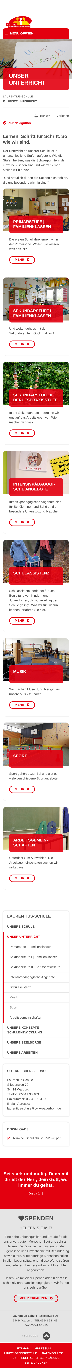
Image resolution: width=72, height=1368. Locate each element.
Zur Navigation (19, 123)
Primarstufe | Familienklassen (31, 947)
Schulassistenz (20, 987)
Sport (13, 1007)
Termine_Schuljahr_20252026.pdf (36, 1138)
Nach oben (30, 1335)
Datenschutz (52, 1353)
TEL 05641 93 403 (46, 1320)
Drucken (45, 116)
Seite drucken (36, 1362)
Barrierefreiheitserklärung (36, 1357)
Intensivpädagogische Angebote (32, 977)
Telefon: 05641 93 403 (23, 1094)
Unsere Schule (21, 926)
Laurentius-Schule (18, 96)
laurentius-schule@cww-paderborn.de (34, 1108)
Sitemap (22, 1348)
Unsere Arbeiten (22, 1052)
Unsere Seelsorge (24, 1042)
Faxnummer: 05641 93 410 (26, 1099)
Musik (14, 997)
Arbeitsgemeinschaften (26, 1017)
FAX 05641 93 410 (36, 1325)
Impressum (42, 1348)
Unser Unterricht (22, 101)
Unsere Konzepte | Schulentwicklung (24, 1030)
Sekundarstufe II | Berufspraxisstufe (35, 967)
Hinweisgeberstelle (20, 1353)
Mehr (19, 259)
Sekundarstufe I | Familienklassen (34, 957)
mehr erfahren (33, 1298)
